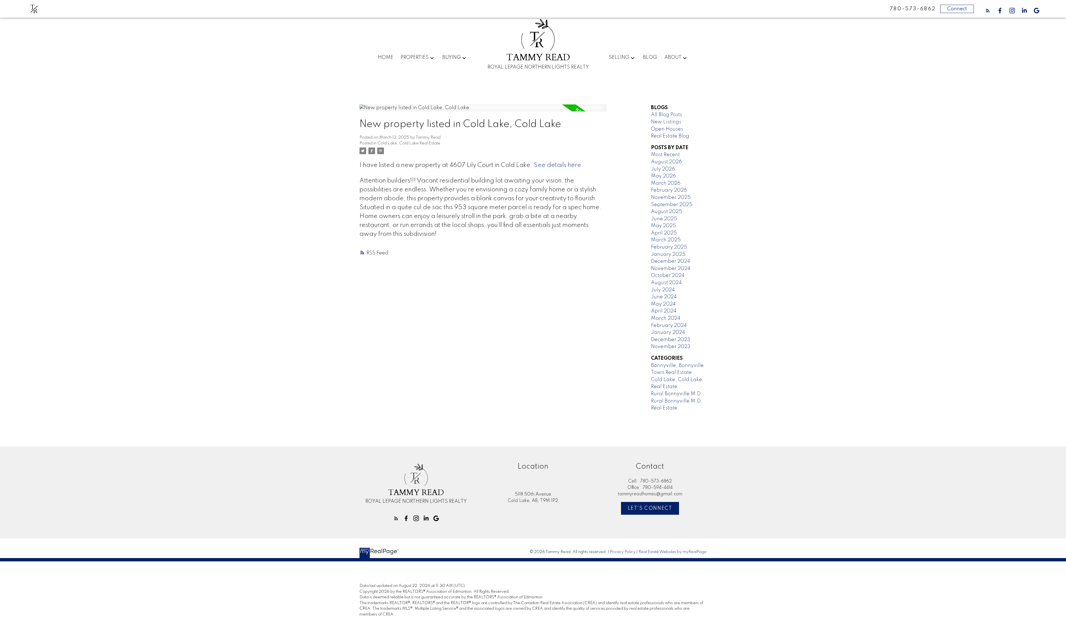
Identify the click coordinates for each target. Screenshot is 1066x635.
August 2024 (666, 282)
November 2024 (670, 268)
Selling (619, 57)
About (673, 57)
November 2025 (671, 197)
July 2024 (663, 290)
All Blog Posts (666, 114)
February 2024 (669, 325)
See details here (557, 165)
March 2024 (665, 318)
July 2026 (663, 169)
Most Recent (665, 154)
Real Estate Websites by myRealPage (672, 552)
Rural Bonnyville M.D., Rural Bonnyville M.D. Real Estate (677, 401)
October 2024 (668, 275)
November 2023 (670, 346)
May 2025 (663, 225)
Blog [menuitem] (650, 57)
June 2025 (664, 218)
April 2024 (664, 311)
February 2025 (669, 247)
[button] (987, 10)
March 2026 (665, 183)
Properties (415, 57)
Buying (451, 57)
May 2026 (663, 176)
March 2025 (666, 240)
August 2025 (666, 211)
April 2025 (664, 233)
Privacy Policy (622, 552)
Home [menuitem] (385, 57)
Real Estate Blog (670, 136)
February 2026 (669, 190)
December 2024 (670, 261)
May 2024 (663, 304)
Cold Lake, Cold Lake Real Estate (409, 143)
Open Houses (667, 129)
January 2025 (668, 254)
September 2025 (671, 204)
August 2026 (666, 161)
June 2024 (664, 296)
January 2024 (668, 332)
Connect (957, 8)
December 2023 (670, 339)
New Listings (666, 121)
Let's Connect (650, 508)
